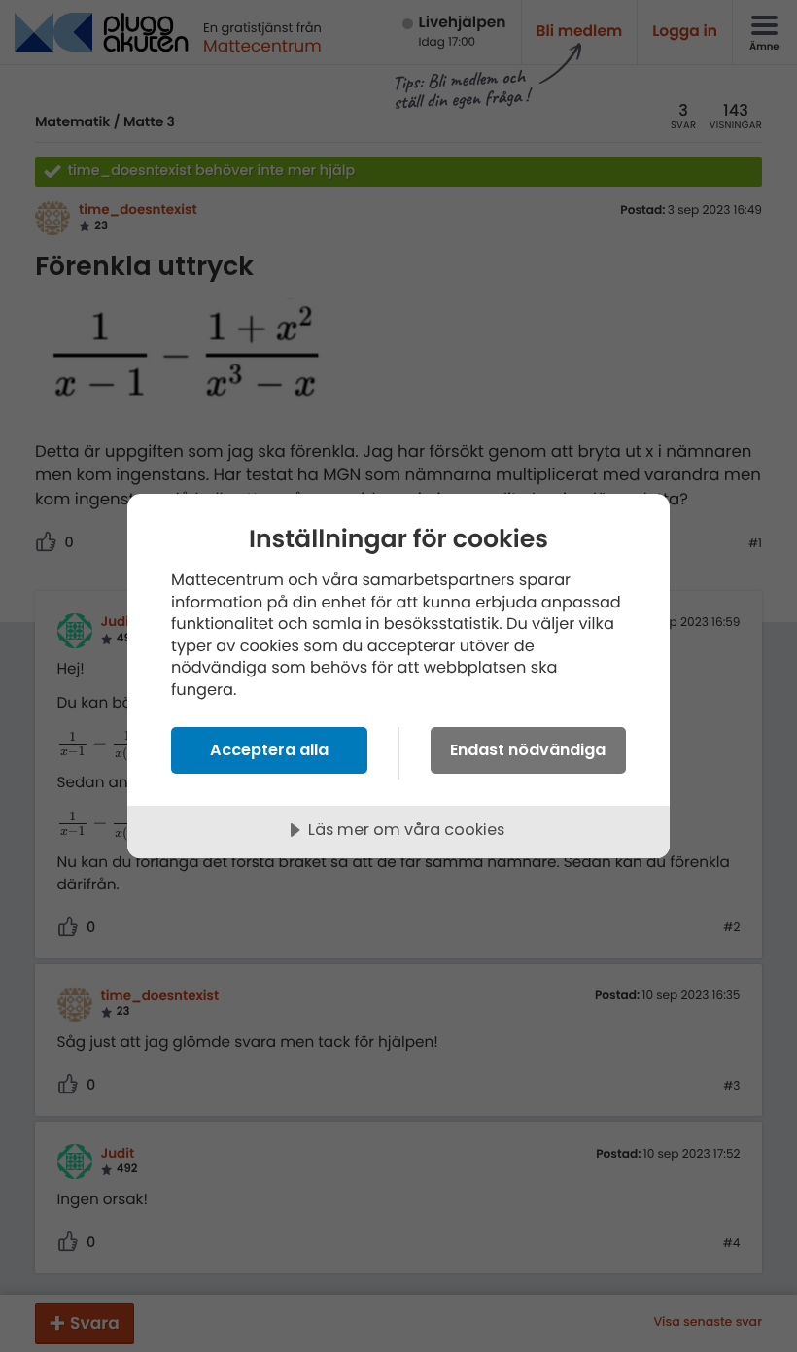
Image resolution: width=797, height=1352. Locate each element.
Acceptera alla (269, 750)
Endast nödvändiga (528, 750)
